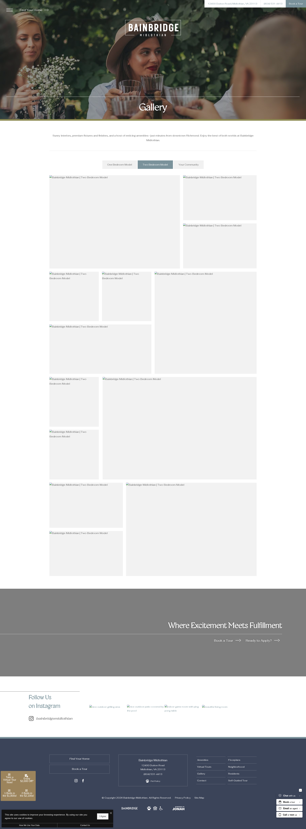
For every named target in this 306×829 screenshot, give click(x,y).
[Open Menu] (9, 10)
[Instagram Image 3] (183, 709)
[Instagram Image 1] (108, 707)
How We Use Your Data (29, 825)
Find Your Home (31, 10)
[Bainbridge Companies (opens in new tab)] (130, 809)
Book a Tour (224, 640)
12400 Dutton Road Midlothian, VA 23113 (153, 767)
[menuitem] (211, 760)
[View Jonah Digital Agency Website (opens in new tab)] (178, 808)
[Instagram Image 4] (221, 707)
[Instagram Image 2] (145, 709)
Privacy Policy (183, 797)
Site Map (199, 797)
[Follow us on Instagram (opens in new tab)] (76, 781)
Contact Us (85, 825)
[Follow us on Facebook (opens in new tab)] (83, 781)
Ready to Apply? (259, 640)
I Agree (102, 816)
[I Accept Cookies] (111, 813)
